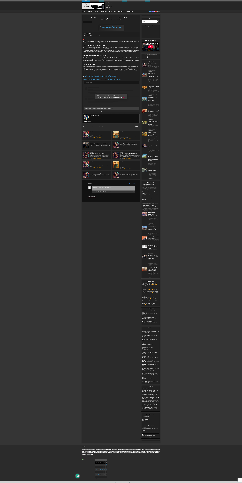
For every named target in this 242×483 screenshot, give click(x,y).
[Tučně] (93, 192)
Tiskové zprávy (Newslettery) (132, 452)
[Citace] (104, 192)
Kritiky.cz (109, 3)
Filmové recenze (138, 449)
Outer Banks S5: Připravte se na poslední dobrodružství (128, 153)
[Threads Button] (153, 11)
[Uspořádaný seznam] (100, 192)
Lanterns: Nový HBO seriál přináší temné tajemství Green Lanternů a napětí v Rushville (99, 144)
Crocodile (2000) (150, 334)
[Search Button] (159, 11)
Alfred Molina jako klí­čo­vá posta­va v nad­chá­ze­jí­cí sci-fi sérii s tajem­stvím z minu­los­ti (101, 75)
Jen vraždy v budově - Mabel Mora (149, 401)
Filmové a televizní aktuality (111, 15)
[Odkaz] (107, 192)
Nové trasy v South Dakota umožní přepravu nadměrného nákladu (153, 228)
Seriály (91, 11)
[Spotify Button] (157, 11)
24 (96, 474)
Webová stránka (87, 121)
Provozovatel (120, 11)
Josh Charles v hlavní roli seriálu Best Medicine (97, 153)
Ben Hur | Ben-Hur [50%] (151, 351)
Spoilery (125, 452)
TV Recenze (144, 452)
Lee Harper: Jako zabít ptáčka (152, 381)
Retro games (105, 452)
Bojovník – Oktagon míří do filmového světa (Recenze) (153, 123)
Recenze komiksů (90, 452)
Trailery (140, 452)
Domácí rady (98, 449)
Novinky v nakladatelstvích (127, 451)
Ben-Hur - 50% (149, 348)
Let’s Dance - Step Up (151, 317)
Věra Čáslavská (150, 378)
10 (96, 469)
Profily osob (143, 451)
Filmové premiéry (131, 449)
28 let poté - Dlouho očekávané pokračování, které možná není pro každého (149, 297)
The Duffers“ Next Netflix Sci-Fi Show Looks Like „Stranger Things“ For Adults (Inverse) (101, 77)
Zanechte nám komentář (117, 19)
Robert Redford (150, 330)
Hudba (83, 451)
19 (100, 471)
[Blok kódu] (105, 192)
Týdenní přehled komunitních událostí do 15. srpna (153, 247)
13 (102, 469)
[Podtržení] (97, 192)
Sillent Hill (149, 316)
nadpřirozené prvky (113, 113)
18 (98, 471)
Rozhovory (110, 452)
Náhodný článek (129, 11)
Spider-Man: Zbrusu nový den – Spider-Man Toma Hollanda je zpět (153, 111)
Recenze (153, 451)
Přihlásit (143, 416)
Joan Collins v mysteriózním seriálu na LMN (126, 173)
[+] (110, 191)
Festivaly (103, 449)
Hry (98, 11)
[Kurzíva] (95, 192)
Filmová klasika (108, 449)
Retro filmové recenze (97, 452)
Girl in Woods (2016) (151, 366)
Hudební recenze (88, 451)
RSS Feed (144, 420)
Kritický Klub (99, 451)
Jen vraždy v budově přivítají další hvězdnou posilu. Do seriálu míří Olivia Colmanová (129, 163)
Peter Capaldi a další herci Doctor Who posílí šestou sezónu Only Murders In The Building (129, 133)
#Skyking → (137, 126)
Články (92, 454)
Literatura (104, 11)
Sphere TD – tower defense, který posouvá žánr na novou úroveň (153, 134)
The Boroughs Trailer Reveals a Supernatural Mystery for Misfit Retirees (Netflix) (100, 76)
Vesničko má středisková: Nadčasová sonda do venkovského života (153, 170)
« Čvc (96, 478)
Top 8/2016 (148, 382)
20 (102, 471)
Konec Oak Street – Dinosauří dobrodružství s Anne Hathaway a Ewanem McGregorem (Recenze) (153, 157)
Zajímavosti (152, 452)
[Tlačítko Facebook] (151, 11)
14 (104, 469)
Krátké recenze (111, 451)
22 (106, 471)
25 (98, 474)
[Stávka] (98, 192)
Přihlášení (132, 183)
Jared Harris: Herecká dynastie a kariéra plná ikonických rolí (153, 257)
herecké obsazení (97, 113)
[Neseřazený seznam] (102, 192)
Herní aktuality (151, 449)
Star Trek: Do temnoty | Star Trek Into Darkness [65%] (150, 406)
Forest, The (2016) (150, 360)
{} (108, 191)
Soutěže (117, 452)
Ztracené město (150, 320)
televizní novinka (129, 113)
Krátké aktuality (105, 451)
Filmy (85, 11)
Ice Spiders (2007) (150, 344)
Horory (156, 449)
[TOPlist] (84, 459)
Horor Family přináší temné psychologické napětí (127, 143)
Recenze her (157, 451)
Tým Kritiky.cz (113, 11)
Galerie (146, 449)
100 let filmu (84, 449)
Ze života (88, 454)
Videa (148, 452)
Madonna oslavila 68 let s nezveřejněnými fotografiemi (153, 88)
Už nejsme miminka (151, 349)
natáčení (119, 113)
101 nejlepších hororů (91, 449)
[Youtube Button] (156, 11)
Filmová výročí (114, 449)
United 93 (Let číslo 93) (151, 318)
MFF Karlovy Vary (118, 451)
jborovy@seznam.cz (151, 437)
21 (104, 471)
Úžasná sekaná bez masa (152, 373)
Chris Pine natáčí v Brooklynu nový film (96, 173)
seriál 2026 (123, 113)
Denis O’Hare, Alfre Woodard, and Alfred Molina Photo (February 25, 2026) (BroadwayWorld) (102, 79)
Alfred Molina (91, 113)
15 (106, 469)
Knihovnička (94, 451)
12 (100, 469)
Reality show (148, 451)
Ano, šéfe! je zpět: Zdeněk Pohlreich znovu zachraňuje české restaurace (150, 394)
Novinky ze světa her (136, 451)
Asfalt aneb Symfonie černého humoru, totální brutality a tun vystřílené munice (150, 376)
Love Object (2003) (151, 391)
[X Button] (150, 11)
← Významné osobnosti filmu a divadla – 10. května (93, 126)
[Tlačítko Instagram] (154, 11)
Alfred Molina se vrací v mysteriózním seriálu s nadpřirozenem (111, 18)
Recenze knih (84, 452)
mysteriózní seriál (105, 113)
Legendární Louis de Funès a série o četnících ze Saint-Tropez (153, 99)
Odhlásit (147, 416)
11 (98, 469)
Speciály (121, 452)
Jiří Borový (103, 19)
